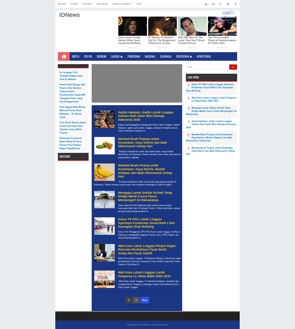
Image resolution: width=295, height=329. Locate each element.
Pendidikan (134, 56)
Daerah (115, 56)
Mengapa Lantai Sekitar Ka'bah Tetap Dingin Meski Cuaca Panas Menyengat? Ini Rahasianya (145, 196)
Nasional (150, 56)
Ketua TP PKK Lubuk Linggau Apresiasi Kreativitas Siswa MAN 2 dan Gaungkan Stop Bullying (146, 223)
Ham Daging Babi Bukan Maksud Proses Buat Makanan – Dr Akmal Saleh (72, 112)
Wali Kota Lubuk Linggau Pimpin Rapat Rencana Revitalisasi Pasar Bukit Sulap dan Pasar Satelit (146, 249)
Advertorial (204, 56)
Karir (139, 3)
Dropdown (182, 56)
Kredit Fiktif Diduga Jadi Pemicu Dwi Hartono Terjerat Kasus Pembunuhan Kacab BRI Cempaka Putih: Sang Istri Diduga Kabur (72, 93)
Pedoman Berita (121, 3)
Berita (75, 56)
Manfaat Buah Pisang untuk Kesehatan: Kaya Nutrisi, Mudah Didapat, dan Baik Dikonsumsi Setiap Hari (145, 171)
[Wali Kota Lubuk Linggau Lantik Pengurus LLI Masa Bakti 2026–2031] (104, 288)
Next (144, 300)
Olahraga (165, 56)
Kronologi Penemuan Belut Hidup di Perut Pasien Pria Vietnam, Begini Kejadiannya (71, 143)
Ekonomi (101, 56)
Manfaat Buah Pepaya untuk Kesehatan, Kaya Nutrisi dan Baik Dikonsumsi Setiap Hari (142, 142)
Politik (88, 56)
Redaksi (62, 3)
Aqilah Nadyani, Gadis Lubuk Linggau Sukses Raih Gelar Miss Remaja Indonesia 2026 (145, 116)
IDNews (147, 325)
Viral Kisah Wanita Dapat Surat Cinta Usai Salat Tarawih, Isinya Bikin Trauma (73, 127)
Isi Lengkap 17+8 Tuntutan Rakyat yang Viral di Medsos (71, 76)
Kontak (74, 3)
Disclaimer (102, 3)
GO (233, 67)
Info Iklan (87, 3)
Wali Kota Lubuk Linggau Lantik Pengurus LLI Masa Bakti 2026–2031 (144, 274)
